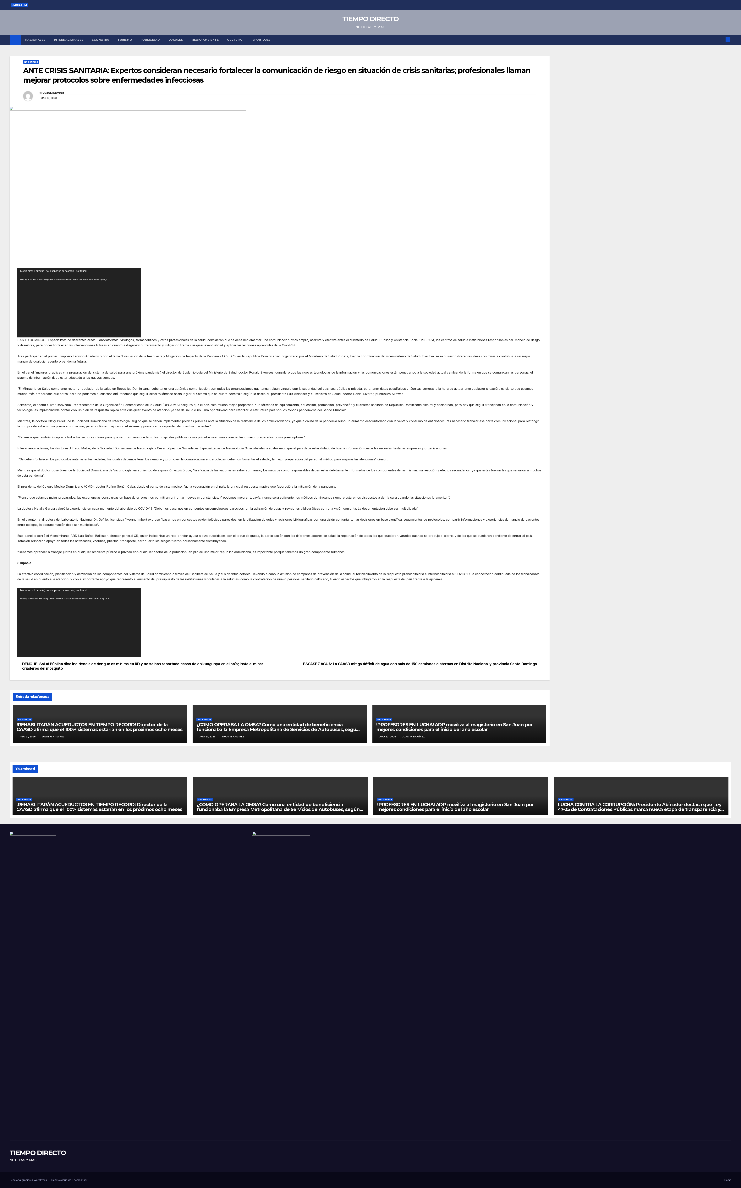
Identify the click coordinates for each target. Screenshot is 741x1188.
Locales (175, 40)
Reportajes (260, 40)
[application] (79, 302)
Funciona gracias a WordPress (29, 1179)
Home (727, 1179)
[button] (721, 40)
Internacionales (69, 40)
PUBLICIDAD (150, 40)
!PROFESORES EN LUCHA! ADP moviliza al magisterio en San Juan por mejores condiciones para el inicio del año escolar (454, 727)
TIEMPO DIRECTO (370, 19)
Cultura (234, 40)
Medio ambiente (205, 40)
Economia (100, 40)
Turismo (125, 40)
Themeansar (79, 1179)
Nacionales (35, 40)
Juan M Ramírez (53, 93)
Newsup (62, 1179)
